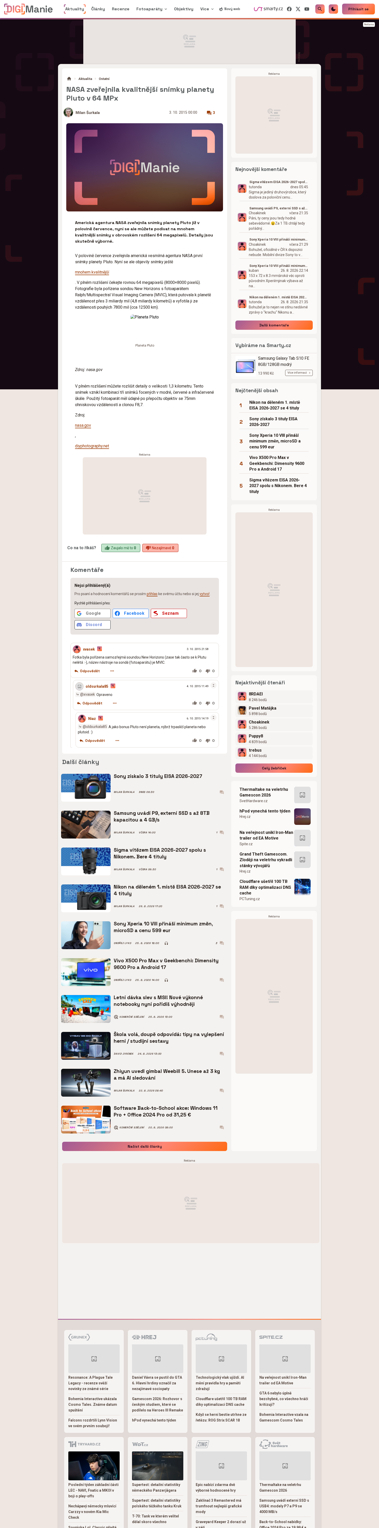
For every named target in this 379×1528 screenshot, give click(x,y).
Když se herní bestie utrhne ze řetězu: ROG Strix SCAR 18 (221, 1417)
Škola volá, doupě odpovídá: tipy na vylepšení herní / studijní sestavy (169, 1037)
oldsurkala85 (97, 686)
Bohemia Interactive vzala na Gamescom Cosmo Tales (283, 1417)
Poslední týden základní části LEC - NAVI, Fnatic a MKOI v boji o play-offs (93, 1490)
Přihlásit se (358, 9)
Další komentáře (274, 325)
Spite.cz (246, 844)
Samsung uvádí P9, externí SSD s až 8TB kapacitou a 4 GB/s (162, 816)
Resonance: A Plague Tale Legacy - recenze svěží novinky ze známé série (90, 1383)
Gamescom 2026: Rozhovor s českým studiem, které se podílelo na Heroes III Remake (157, 1404)
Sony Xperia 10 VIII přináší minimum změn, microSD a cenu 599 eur (163, 927)
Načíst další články (145, 1146)
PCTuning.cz (250, 899)
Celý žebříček (274, 768)
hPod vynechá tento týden (265, 811)
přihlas (152, 594)
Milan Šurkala (88, 113)
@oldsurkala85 (95, 727)
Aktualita (85, 79)
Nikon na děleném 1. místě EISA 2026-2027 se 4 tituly (167, 890)
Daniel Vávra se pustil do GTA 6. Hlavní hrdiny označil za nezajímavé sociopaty (157, 1383)
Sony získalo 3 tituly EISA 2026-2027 (158, 776)
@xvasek (87, 694)
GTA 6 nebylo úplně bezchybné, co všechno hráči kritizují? (283, 1399)
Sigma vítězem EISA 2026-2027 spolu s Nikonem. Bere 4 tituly (160, 853)
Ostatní (104, 79)
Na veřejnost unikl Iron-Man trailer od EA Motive (266, 835)
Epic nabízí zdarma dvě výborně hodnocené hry (216, 1487)
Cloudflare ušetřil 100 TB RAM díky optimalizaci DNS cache (265, 887)
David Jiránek (124, 1053)
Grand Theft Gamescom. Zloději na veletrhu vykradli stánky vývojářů (266, 860)
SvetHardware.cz (254, 801)
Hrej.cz (245, 817)
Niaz (92, 719)
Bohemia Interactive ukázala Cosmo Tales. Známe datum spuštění (92, 1404)
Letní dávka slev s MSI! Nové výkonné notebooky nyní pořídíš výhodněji (158, 1000)
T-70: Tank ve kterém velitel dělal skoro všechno (155, 1519)
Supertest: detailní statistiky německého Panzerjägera (156, 1487)
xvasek (89, 649)
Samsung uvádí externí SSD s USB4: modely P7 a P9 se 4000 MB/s (284, 1506)
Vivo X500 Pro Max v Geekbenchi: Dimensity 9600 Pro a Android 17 (166, 964)
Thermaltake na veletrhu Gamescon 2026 (264, 792)
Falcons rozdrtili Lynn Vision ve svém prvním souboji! (92, 1423)
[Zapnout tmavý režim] (333, 9)
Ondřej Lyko (122, 943)
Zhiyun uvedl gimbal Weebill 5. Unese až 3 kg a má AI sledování (167, 1074)
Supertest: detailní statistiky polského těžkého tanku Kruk (157, 1503)
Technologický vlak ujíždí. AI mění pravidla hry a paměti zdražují (220, 1383)
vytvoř (205, 594)
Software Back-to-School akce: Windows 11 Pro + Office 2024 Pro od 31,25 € (166, 1111)
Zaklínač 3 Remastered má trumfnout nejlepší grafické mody (219, 1506)
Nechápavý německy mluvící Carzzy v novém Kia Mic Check (92, 1511)
